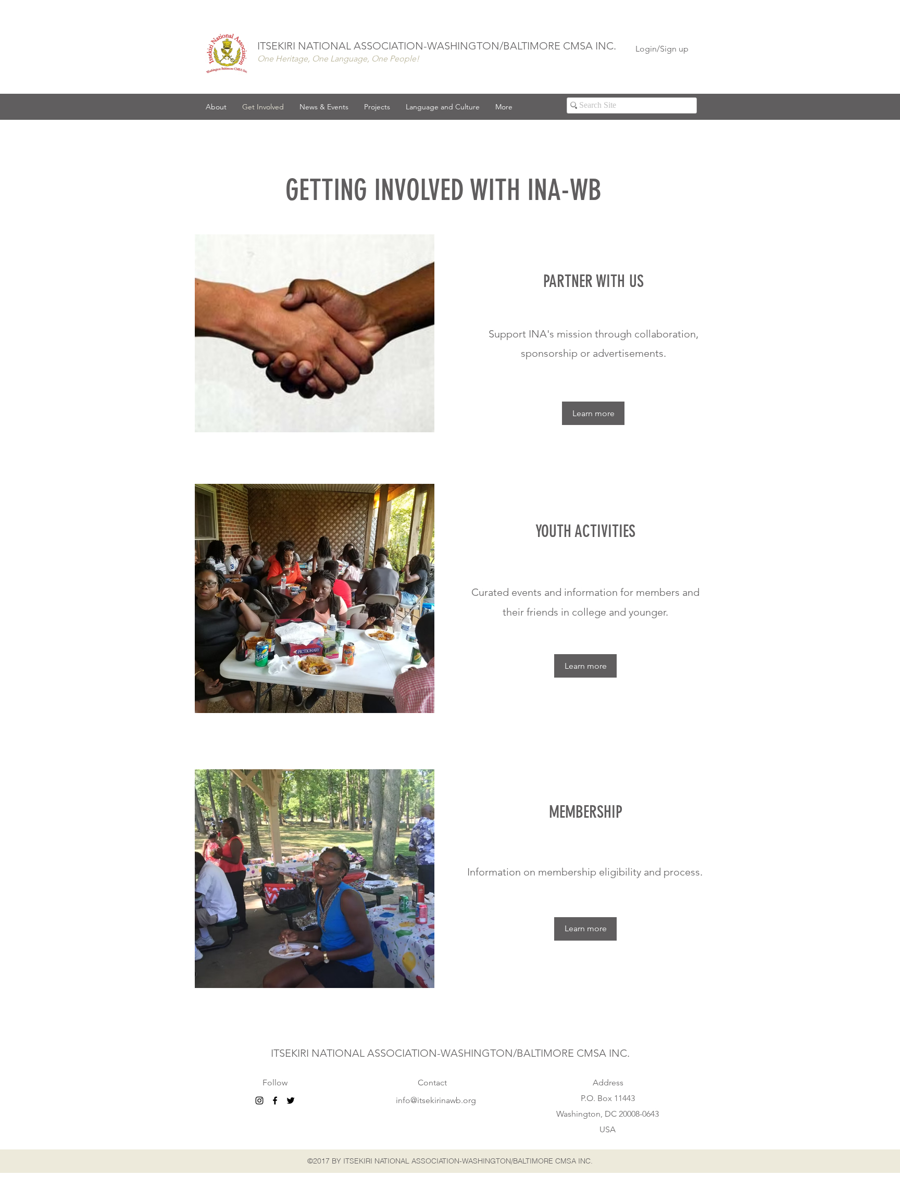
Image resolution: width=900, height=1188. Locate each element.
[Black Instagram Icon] (259, 1100)
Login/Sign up (662, 49)
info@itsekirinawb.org (436, 1100)
